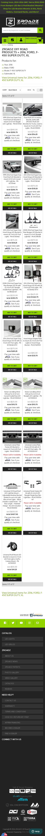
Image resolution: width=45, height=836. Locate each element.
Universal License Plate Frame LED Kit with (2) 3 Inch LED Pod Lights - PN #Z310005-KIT (32, 448)
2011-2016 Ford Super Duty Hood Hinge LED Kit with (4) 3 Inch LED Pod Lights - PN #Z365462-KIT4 (32, 286)
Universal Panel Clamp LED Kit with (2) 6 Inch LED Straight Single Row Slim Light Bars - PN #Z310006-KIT (33, 495)
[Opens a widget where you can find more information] (35, 831)
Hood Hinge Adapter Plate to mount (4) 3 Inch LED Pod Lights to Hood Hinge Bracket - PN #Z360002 (32, 342)
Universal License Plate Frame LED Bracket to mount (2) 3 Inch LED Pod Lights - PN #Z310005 (12, 448)
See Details (12, 261)
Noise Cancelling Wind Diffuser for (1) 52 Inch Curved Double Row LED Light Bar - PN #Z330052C (12, 395)
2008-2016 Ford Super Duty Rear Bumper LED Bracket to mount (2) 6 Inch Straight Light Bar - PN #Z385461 (32, 233)
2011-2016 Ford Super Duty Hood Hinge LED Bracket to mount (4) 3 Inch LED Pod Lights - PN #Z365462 (12, 233)
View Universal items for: (22, 594)
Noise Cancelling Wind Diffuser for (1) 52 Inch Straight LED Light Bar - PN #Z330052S (33, 395)
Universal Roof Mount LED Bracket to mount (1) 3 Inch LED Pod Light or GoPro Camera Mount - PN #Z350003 (12, 559)
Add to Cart (12, 257)
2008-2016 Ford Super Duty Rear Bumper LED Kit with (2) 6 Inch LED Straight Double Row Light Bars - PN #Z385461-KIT (12, 287)
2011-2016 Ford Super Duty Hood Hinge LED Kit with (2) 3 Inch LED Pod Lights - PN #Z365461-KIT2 (12, 342)
